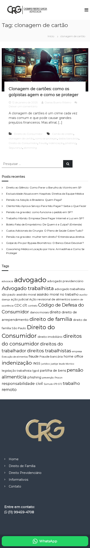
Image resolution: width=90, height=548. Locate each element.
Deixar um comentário (23, 106)
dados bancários (69, 138)
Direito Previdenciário (25, 473)
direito (55, 312)
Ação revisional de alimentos (49, 299)
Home (14, 459)
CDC (18, 305)
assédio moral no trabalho (58, 294)
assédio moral (26, 294)
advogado (30, 280)
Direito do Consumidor (28, 133)
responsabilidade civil (22, 383)
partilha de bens (53, 371)
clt (24, 305)
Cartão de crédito (62, 133)
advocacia (7, 281)
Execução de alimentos (15, 356)
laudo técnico (66, 363)
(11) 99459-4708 (21, 512)
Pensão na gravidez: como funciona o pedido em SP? (39, 212)
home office (73, 356)
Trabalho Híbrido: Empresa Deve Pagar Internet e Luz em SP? (45, 218)
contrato (32, 305)
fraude (43, 143)
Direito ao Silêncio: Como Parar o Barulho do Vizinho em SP (43, 187)
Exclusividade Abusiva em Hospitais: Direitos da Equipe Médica (45, 193)
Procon (58, 377)
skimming (30, 147)
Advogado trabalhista (28, 288)
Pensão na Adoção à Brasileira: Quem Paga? (34, 199)
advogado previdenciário (65, 281)
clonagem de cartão (21, 138)
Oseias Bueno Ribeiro (58, 102)
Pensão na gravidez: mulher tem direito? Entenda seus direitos (45, 236)
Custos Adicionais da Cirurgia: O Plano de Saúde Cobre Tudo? (44, 230)
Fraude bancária (51, 356)
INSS (36, 363)
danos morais (39, 312)
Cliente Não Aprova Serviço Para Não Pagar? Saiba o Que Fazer (46, 206)
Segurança (15, 147)
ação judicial (19, 299)
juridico (45, 363)
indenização (56, 143)
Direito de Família (22, 466)
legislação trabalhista (16, 370)
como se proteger (46, 138)
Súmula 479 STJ (53, 384)
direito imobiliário (50, 336)
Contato (15, 486)
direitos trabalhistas (49, 350)
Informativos (18, 480)
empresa (77, 351)
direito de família (50, 319)
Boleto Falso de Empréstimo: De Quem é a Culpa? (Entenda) (44, 224)
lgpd (35, 370)
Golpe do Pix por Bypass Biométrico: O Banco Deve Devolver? (45, 243)
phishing (70, 143)
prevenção (48, 377)
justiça (54, 363)
